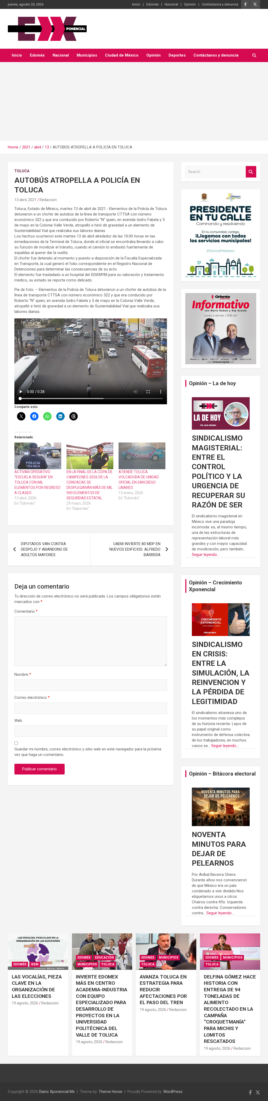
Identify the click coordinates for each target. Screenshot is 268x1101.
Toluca (21, 171)
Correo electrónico (32, 697)
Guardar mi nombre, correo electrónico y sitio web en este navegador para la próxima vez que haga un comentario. (87, 752)
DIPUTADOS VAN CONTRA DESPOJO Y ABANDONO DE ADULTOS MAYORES (44, 549)
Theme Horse (110, 1091)
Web (18, 720)
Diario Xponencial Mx (57, 1091)
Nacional (171, 4)
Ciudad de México (121, 55)
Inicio (136, 4)
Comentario (26, 611)
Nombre (22, 674)
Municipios (87, 55)
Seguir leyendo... (205, 554)
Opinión (190, 4)
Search (251, 172)
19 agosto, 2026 (25, 1003)
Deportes (177, 55)
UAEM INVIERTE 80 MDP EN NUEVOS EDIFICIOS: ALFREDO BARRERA (134, 549)
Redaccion (48, 200)
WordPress (172, 1091)
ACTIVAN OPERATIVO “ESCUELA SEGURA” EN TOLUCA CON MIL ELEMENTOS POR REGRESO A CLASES (37, 482)
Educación (104, 957)
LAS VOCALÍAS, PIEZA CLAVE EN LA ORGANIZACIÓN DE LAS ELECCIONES (37, 986)
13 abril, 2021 (25, 200)
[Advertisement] (134, 101)
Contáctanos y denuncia (220, 4)
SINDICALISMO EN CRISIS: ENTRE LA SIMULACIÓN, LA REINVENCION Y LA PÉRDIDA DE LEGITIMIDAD (220, 673)
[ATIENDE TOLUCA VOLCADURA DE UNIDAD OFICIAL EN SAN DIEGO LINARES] (142, 455)
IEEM (34, 964)
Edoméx (152, 4)
